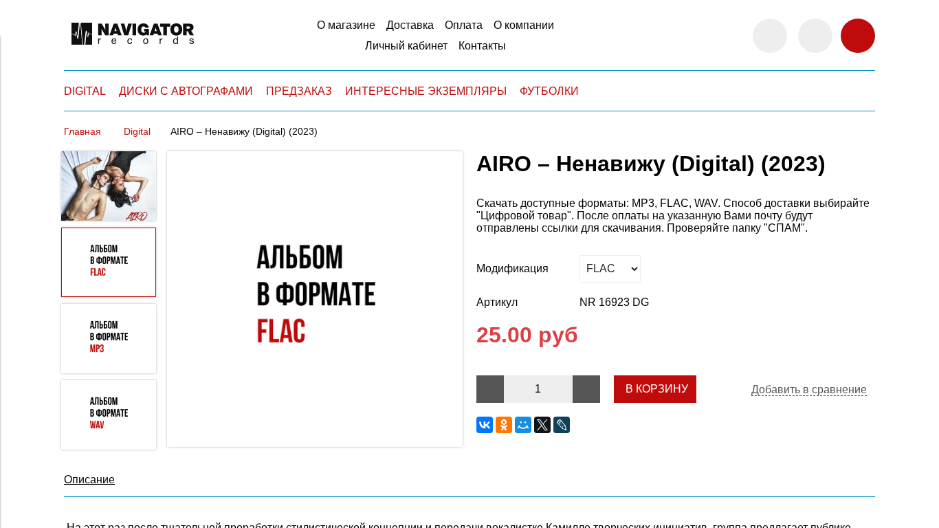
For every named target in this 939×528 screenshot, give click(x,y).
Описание (89, 479)
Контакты (482, 46)
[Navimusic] (132, 50)
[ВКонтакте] (484, 425)
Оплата (464, 25)
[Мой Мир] (523, 425)
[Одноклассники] (504, 425)
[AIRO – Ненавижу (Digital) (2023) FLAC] (315, 300)
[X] (542, 425)
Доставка (410, 25)
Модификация (512, 268)
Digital (137, 131)
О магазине (346, 25)
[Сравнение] (815, 36)
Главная (82, 131)
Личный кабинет (406, 46)
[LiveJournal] (561, 425)
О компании (524, 25)
